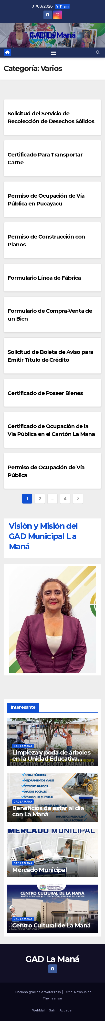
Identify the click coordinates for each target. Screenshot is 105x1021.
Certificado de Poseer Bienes (45, 393)
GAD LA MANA (23, 746)
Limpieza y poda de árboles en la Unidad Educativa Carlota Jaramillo (51, 758)
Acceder (66, 1010)
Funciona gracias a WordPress (38, 992)
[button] (98, 52)
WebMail (38, 1010)
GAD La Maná (52, 35)
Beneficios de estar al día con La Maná (48, 811)
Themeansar (52, 998)
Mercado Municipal (39, 869)
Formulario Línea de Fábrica (44, 278)
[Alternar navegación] (53, 52)
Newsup (80, 992)
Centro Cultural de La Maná (51, 925)
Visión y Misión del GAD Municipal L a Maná (43, 536)
